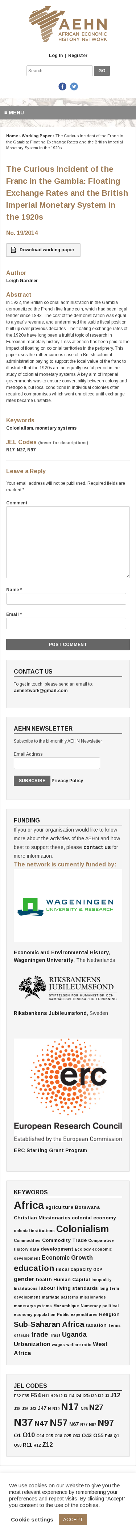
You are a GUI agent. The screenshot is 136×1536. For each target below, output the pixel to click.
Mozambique (66, 1306)
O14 (40, 1436)
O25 (67, 1436)
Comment (17, 502)
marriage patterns (60, 1297)
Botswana (87, 1207)
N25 (84, 1408)
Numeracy (91, 1306)
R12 (37, 1445)
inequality (101, 1279)
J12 (115, 1395)
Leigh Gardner (22, 280)
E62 (17, 1396)
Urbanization (32, 1344)
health (44, 1279)
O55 (98, 1435)
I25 (86, 1395)
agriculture (59, 1207)
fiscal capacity (73, 1269)
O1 (17, 1435)
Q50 (17, 1445)
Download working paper (47, 249)
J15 (17, 1408)
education (34, 1268)
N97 (31, 449)
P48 (108, 1436)
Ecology (83, 1249)
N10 (55, 1408)
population (44, 1314)
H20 (54, 1396)
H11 (45, 1396)
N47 (41, 1423)
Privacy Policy (67, 780)
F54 (35, 1395)
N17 (10, 449)
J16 (25, 1408)
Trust (55, 1335)
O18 (58, 1436)
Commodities (27, 1240)
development (57, 1249)
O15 (49, 1436)
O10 (28, 1435)
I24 (78, 1396)
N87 (92, 1424)
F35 (25, 1396)
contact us (97, 847)
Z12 (47, 1444)
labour (47, 1288)
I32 (100, 1396)
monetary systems (56, 428)
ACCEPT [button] (73, 1519)
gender (24, 1279)
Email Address (28, 754)
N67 (74, 1424)
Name (14, 589)
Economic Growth (67, 1257)
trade (39, 1334)
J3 (107, 1396)
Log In (56, 55)
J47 (42, 1408)
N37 (23, 1422)
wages (58, 1344)
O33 (76, 1436)
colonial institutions (34, 1230)
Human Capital (71, 1279)
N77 (83, 1424)
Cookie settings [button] (32, 1520)
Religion (109, 1314)
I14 (71, 1396)
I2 (60, 1396)
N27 (21, 449)
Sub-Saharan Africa (49, 1324)
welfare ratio (78, 1344)
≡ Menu (14, 112)
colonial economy (94, 1217)
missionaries (93, 1297)
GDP (97, 1269)
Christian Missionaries (42, 1217)
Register (77, 55)
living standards (77, 1288)
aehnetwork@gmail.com (40, 690)
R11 (27, 1445)
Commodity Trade (64, 1240)
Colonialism (19, 428)
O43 (87, 1435)
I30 (93, 1396)
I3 (65, 1396)
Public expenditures (77, 1314)
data (34, 1249)
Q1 (116, 1436)
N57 (59, 1422)
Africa (29, 1205)
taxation (96, 1325)
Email (14, 614)
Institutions (26, 1288)
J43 (33, 1408)
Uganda (74, 1334)
